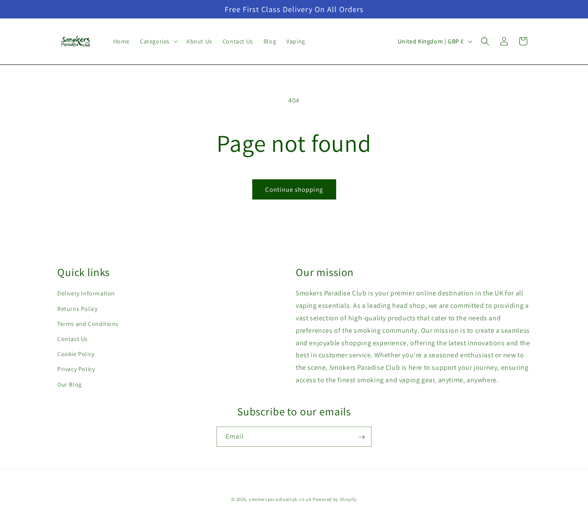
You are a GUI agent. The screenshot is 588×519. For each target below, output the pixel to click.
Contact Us (72, 339)
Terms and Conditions (87, 324)
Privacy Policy (76, 369)
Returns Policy (77, 309)
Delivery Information (86, 294)
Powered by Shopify (335, 499)
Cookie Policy (76, 354)
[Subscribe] (361, 437)
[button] (158, 41)
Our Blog (69, 384)
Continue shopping (294, 189)
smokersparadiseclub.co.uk (280, 499)
